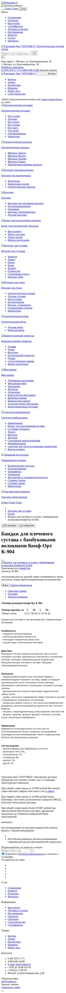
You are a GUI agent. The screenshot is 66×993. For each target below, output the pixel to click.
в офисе (50, 791)
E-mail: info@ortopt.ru (19, 964)
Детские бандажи (17, 215)
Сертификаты (15, 26)
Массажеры (7, 375)
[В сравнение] (26, 525)
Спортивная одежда (18, 274)
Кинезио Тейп (15, 277)
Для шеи (12, 119)
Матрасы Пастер (17, 155)
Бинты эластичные (18, 364)
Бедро (11, 265)
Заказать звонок (48, 70)
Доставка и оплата (18, 29)
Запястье (12, 256)
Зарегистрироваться (21, 585)
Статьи (11, 37)
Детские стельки (17, 296)
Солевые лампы (16, 483)
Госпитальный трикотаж (21, 355)
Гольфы (12, 346)
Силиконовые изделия (20, 308)
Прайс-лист (14, 91)
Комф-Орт (25, 568)
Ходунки (12, 437)
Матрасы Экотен (17, 153)
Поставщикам (15, 32)
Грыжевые (13, 209)
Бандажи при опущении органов (26, 203)
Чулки (11, 349)
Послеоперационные (19, 206)
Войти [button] (5, 99)
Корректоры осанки (18, 184)
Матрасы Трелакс (17, 158)
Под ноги (13, 127)
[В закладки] (9, 525)
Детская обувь (15, 327)
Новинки (13, 88)
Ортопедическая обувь (13, 321)
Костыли (12, 434)
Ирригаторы (14, 486)
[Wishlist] (2, 560)
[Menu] (2, 9)
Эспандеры (14, 392)
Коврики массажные (19, 400)
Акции (11, 82)
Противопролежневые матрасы (25, 164)
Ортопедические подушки (15, 110)
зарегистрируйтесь (51, 99)
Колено (12, 268)
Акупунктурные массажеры (23, 403)
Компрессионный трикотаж (16, 341)
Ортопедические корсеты (21, 186)
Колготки (13, 352)
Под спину (14, 122)
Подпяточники (16, 302)
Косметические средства (21, 465)
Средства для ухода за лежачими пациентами (32, 446)
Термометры (14, 471)
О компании (14, 17)
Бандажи (6, 197)
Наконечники (15, 423)
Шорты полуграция (18, 240)
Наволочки (14, 136)
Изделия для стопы (11, 288)
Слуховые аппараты (19, 429)
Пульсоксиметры (17, 468)
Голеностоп (14, 271)
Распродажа (14, 85)
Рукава (11, 358)
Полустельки (15, 299)
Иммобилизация (17, 443)
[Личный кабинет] (33, 5)
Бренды (12, 79)
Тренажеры (14, 386)
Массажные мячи (17, 383)
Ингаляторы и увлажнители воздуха (28, 477)
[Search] (34, 53)
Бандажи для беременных (22, 212)
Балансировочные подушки (23, 406)
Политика (13, 893)
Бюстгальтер (14, 231)
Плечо (11, 262)
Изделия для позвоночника (16, 175)
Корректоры (14, 310)
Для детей (13, 130)
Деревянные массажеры (21, 380)
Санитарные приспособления (24, 440)
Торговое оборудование (14, 497)
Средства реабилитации (14, 417)
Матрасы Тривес (17, 161)
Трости (11, 431)
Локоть (11, 259)
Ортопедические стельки (21, 293)
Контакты (13, 40)
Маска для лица (16, 234)
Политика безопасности (31, 854)
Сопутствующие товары (21, 361)
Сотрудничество (17, 93)
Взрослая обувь (16, 330)
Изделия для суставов (13, 251)
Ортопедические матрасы (15, 147)
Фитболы (13, 389)
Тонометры (14, 474)
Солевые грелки (16, 480)
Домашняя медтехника (13, 460)
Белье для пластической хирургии (19, 226)
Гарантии (13, 916)
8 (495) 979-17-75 (11, 70)
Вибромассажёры (17, 398)
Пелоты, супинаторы (19, 305)
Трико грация (15, 237)
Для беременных (17, 133)
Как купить (14, 23)
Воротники (14, 181)
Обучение (13, 20)
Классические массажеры (22, 395)
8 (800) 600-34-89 (30, 70)
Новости (12, 35)
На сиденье (14, 124)
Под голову (14, 116)
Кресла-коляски (16, 449)
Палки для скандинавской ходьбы (26, 426)
